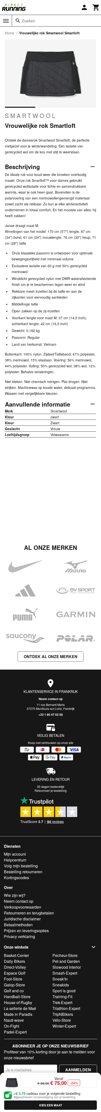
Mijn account (15, 854)
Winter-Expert (64, 1026)
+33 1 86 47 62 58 (50, 714)
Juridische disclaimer (22, 919)
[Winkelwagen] (96, 7)
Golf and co (14, 990)
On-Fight (11, 1026)
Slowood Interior (66, 967)
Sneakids (60, 985)
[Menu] (6, 21)
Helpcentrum (15, 860)
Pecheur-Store (64, 955)
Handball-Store (17, 996)
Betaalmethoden (18, 924)
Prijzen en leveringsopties (26, 930)
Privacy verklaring (19, 936)
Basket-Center (16, 955)
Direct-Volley (15, 967)
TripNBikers (62, 1014)
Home (9, 32)
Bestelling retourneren (23, 871)
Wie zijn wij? (14, 895)
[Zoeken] (18, 20)
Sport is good (64, 990)
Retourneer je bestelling (51, 790)
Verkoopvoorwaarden (22, 907)
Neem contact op (51, 699)
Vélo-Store (61, 1020)
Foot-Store (13, 979)
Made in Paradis (18, 1014)
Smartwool (31, 115)
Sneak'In (60, 979)
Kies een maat (50, 1105)
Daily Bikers (14, 961)
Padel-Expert (15, 1032)
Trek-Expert (62, 1002)
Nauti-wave (14, 1020)
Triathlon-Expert (66, 1008)
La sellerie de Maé (20, 1008)
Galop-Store (14, 985)
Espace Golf (14, 973)
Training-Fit (62, 996)
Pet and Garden (66, 961)
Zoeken (28, 21)
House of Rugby (18, 1002)
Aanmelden (78, 1069)
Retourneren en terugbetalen (29, 913)
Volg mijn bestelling (21, 866)
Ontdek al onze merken (50, 656)
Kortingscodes (16, 877)
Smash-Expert (64, 973)
